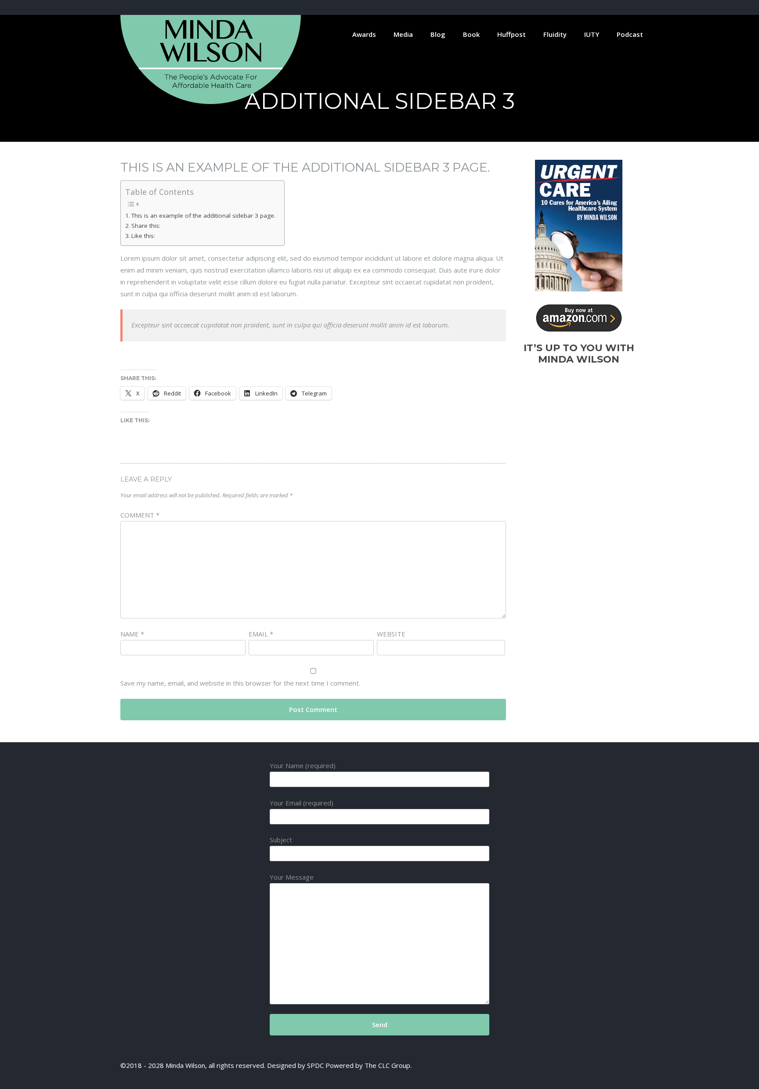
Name (132, 633)
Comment (139, 514)
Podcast (630, 34)
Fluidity (555, 34)
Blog (437, 34)
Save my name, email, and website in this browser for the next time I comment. (240, 683)
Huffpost (511, 34)
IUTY (591, 34)
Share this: (145, 226)
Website (391, 633)
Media (403, 34)
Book (471, 34)
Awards (364, 34)
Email (261, 633)
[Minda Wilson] (210, 101)
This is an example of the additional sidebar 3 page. (203, 215)
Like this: (143, 236)
